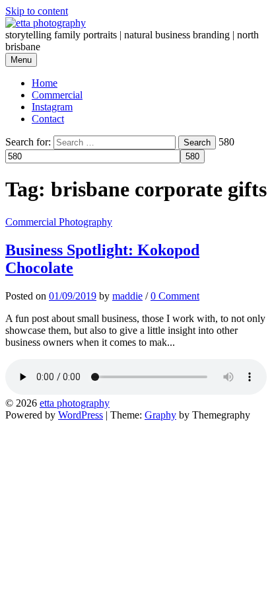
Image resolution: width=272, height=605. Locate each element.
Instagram (52, 106)
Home (44, 83)
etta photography (75, 403)
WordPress (80, 415)
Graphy (160, 415)
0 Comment (175, 296)
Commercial (57, 95)
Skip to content (36, 11)
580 (226, 141)
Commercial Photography (58, 221)
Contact (48, 118)
